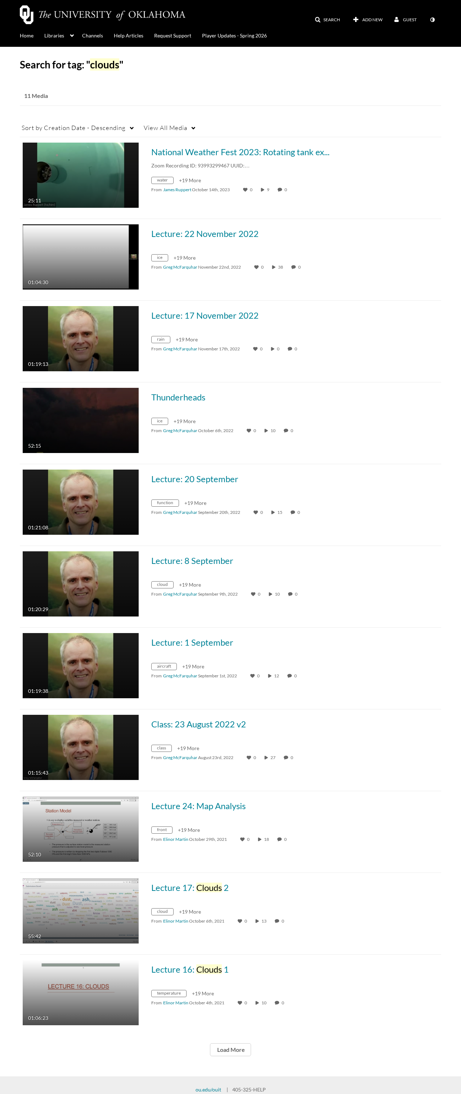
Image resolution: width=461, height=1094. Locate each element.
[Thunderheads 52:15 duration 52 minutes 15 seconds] (81, 420)
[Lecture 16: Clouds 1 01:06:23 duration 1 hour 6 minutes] (81, 992)
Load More (230, 1049)
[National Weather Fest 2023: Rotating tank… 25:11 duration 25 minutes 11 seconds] (81, 174)
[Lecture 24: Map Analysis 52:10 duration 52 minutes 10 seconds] (81, 828)
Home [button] (26, 35)
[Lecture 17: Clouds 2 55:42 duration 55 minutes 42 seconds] (81, 910)
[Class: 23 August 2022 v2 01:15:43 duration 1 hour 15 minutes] (81, 747)
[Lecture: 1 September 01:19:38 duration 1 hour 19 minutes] (81, 665)
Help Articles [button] (128, 35)
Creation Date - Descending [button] (74, 127)
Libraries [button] (54, 35)
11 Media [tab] (36, 95)
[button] (327, 19)
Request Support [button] (172, 35)
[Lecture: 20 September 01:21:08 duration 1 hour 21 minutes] (81, 501)
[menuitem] (32, 34)
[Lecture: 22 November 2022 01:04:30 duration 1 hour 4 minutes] (81, 256)
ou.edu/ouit (208, 1089)
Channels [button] (92, 35)
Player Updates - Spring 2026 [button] (234, 35)
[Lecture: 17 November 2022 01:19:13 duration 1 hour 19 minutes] (81, 338)
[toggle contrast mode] (432, 19)
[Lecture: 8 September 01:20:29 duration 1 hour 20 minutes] (81, 583)
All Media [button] (165, 127)
